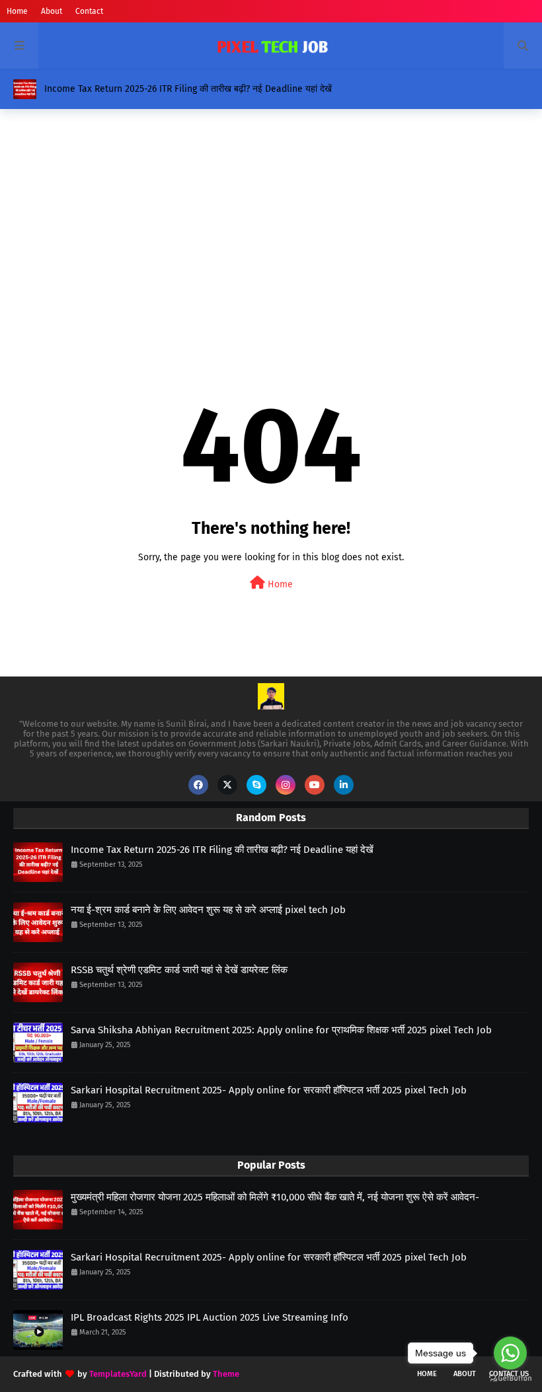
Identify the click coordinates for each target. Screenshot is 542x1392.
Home (17, 11)
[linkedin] (344, 785)
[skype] (256, 785)
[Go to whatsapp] (510, 1353)
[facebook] (198, 785)
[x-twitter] (227, 785)
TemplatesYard (118, 1374)
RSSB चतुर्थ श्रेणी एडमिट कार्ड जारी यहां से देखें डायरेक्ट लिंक (179, 970)
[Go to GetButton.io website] (510, 1378)
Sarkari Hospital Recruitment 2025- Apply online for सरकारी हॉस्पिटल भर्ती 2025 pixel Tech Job (269, 1090)
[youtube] (315, 785)
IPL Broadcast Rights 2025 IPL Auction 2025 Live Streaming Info (209, 1317)
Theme (226, 1374)
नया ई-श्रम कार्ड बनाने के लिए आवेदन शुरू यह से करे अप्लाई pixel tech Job (208, 910)
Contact (89, 11)
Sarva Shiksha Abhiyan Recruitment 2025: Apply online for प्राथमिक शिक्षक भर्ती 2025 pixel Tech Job (281, 1030)
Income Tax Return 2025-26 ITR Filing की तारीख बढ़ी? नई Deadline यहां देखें (188, 88)
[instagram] (285, 785)
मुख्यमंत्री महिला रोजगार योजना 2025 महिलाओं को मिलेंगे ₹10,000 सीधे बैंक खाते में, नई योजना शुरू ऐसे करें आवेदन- (275, 1197)
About (51, 11)
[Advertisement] (271, 221)
